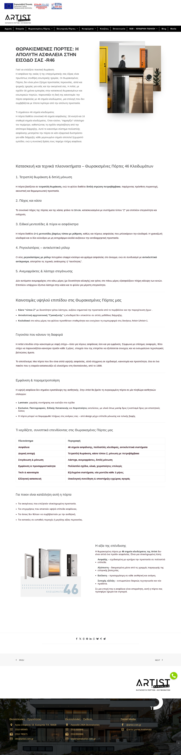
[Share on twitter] (80, 638)
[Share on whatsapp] (94, 638)
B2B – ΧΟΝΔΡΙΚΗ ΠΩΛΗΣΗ (142, 29)
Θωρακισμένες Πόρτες (39, 29)
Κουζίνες (104, 29)
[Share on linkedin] (90, 638)
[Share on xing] (100, 638)
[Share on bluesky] (97, 638)
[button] (11, 725)
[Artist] (18, 19)
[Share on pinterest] (87, 638)
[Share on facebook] (76, 638)
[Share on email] (104, 638)
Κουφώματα (88, 29)
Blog (164, 29)
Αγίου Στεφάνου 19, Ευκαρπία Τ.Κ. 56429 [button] (35, 725)
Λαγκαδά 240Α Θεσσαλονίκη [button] (85, 725)
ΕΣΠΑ (32, 6)
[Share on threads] (83, 638)
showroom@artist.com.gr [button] (83, 739)
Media (173, 29)
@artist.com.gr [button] (133, 725)
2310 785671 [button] (21, 734)
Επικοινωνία (119, 29)
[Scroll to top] (178, 743)
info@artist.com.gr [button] (24, 739)
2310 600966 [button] (77, 729)
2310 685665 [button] (21, 729)
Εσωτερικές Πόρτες (66, 29)
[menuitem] (33, 6)
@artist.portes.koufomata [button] (138, 729)
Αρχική (8, 29)
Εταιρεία (20, 29)
